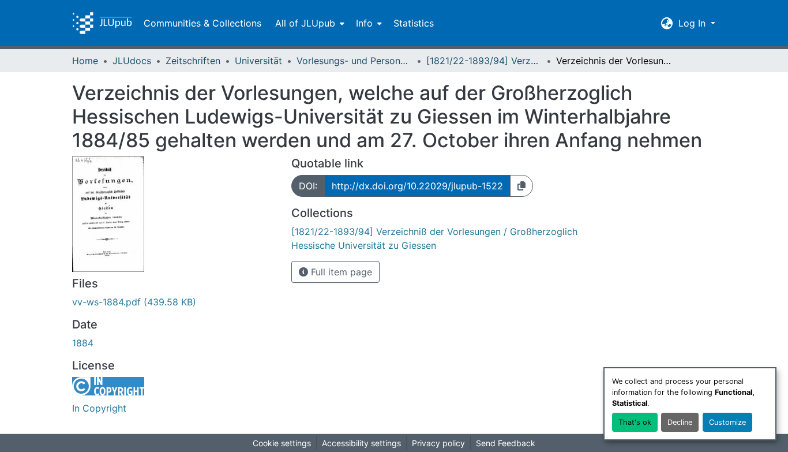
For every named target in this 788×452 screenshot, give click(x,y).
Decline (679, 422)
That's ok (634, 422)
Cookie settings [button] (282, 443)
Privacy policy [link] (438, 443)
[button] (102, 23)
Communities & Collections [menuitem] (202, 23)
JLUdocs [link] (131, 60)
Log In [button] (693, 23)
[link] (174, 302)
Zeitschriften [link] (193, 60)
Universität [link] (258, 60)
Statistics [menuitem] (413, 23)
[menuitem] (308, 23)
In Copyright (99, 408)
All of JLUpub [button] (305, 23)
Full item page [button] (340, 272)
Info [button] (364, 23)
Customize (727, 422)
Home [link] (85, 60)
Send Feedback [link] (505, 443)
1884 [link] (82, 343)
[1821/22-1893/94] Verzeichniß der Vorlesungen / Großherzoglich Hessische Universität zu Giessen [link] (484, 60)
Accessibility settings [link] (361, 443)
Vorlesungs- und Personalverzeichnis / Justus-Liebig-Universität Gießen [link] (354, 60)
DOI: (308, 186)
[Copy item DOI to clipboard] (521, 186)
